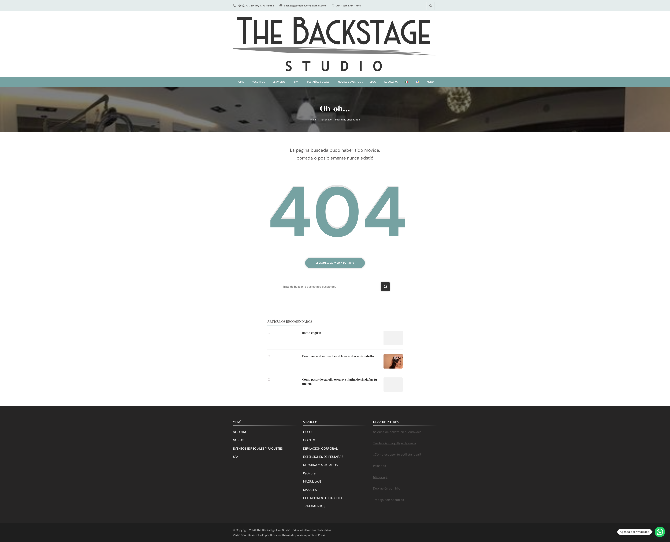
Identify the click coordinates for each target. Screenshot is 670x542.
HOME (240, 81)
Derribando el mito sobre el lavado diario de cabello (338, 356)
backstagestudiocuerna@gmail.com (305, 5)
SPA (235, 457)
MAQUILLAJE (312, 481)
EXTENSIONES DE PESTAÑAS (323, 457)
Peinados (379, 466)
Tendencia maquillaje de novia (394, 443)
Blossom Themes (281, 535)
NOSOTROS (258, 81)
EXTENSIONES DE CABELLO (322, 498)
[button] (660, 532)
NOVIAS (238, 440)
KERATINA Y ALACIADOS (320, 465)
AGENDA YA (391, 81)
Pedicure (309, 473)
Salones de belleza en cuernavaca (397, 432)
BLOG (373, 81)
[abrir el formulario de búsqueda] (430, 6)
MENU (430, 81)
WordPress (318, 535)
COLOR (308, 432)
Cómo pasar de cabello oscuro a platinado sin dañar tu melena (339, 381)
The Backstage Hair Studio (273, 530)
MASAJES (310, 490)
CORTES (309, 440)
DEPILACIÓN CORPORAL (320, 448)
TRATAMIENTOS (314, 506)
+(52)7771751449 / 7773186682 (256, 5)
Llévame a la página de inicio (335, 262)
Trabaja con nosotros (388, 500)
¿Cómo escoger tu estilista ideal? (397, 454)
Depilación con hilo (386, 488)
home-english (311, 333)
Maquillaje (380, 477)
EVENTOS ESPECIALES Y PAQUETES (258, 448)
